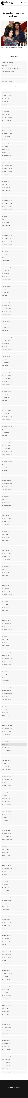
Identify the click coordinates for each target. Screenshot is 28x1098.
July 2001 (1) (5, 928)
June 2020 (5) (5, 327)
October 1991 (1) (6, 1046)
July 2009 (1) (5, 706)
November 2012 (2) (7, 588)
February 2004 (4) (7, 858)
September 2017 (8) (7, 426)
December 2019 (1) (6, 343)
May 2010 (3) (5, 677)
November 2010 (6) (7, 658)
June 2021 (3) (5, 292)
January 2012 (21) (6, 617)
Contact (22, 1085)
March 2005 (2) (6, 830)
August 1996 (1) (6, 998)
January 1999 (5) (6, 970)
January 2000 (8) (6, 948)
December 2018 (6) (7, 381)
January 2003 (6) (6, 890)
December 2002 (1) (7, 893)
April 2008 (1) (5, 744)
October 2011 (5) (6, 626)
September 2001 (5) (7, 925)
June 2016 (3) (5, 470)
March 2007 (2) (6, 769)
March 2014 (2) (6, 540)
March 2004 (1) (6, 855)
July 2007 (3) (5, 766)
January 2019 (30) (6, 378)
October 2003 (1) (6, 871)
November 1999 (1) (6, 954)
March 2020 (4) (6, 334)
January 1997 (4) (6, 992)
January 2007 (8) (6, 776)
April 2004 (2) (5, 852)
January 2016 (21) (6, 480)
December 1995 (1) (6, 1005)
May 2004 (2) (5, 849)
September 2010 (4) (7, 664)
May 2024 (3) (5, 184)
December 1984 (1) (6, 1068)
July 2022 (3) (5, 251)
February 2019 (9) (6, 375)
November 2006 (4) (7, 779)
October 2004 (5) (6, 843)
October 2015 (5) (6, 489)
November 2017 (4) (7, 419)
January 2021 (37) (6, 308)
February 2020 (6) (7, 337)
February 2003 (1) (6, 887)
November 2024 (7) (7, 165)
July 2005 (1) (5, 820)
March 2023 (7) (6, 225)
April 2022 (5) (5, 260)
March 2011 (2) (5, 645)
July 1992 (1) (5, 1037)
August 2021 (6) (6, 286)
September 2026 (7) (7, 95)
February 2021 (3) (6, 305)
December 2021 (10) (7, 273)
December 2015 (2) (7, 483)
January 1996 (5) (6, 1002)
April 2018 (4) (5, 403)
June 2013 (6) (5, 566)
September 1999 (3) (7, 960)
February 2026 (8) (7, 117)
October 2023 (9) (6, 206)
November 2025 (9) (7, 127)
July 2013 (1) (5, 563)
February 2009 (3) (7, 718)
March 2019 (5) (6, 372)
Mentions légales (15, 1088)
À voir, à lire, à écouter (8, 65)
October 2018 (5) (6, 388)
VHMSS (4, 75)
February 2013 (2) (6, 578)
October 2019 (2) (6, 349)
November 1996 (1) (6, 995)
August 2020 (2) (6, 321)
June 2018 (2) (5, 397)
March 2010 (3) (6, 683)
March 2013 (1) (5, 575)
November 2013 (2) (7, 550)
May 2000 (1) (5, 944)
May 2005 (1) (5, 823)
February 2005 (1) (6, 833)
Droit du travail (6, 78)
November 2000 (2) (7, 938)
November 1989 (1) (6, 1059)
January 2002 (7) (6, 919)
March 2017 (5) (6, 442)
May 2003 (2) (5, 881)
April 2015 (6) (5, 502)
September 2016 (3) (7, 461)
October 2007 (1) (6, 760)
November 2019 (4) (7, 346)
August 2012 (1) (6, 598)
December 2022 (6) (7, 235)
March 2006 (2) (6, 798)
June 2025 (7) (5, 143)
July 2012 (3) (5, 601)
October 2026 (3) (6, 92)
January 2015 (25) (6, 508)
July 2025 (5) (5, 139)
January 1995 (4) (6, 1014)
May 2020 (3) (5, 330)
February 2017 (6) (6, 445)
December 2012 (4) (7, 585)
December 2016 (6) (7, 451)
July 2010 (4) (5, 671)
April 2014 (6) (5, 537)
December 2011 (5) (6, 620)
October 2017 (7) (6, 423)
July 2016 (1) (5, 467)
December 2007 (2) (7, 753)
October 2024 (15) (7, 168)
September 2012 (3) (7, 594)
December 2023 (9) (7, 200)
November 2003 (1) (7, 868)
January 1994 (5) (6, 1024)
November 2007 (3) (7, 757)
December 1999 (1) (6, 951)
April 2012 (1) (5, 607)
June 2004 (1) (5, 846)
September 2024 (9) (7, 171)
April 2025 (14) (5, 149)
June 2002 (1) (5, 903)
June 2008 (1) (5, 738)
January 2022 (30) (7, 270)
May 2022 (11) (5, 257)
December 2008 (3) (7, 725)
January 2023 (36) (6, 232)
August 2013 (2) (6, 559)
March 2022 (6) (6, 264)
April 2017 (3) (5, 438)
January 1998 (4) (6, 979)
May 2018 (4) (5, 400)
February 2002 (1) (6, 916)
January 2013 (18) (6, 582)
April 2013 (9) (5, 572)
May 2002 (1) (5, 906)
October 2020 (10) (7, 314)
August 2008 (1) (6, 734)
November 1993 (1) (6, 1027)
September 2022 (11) (7, 244)
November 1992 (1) (6, 1033)
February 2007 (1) (6, 773)
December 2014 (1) (7, 512)
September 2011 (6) (7, 629)
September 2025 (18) (7, 133)
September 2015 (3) (7, 493)
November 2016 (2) (7, 454)
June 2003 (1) (5, 878)
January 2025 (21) (6, 159)
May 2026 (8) (5, 108)
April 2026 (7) (5, 111)
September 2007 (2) (7, 763)
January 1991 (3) (6, 1049)
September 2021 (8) (7, 283)
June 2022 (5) (5, 254)
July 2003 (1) (5, 874)
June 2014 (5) (5, 531)
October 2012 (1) (6, 591)
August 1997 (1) (6, 986)
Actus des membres (7, 62)
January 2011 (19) (6, 652)
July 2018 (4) (5, 394)
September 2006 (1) (7, 785)
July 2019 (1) (5, 359)
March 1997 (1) (5, 989)
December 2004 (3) (7, 839)
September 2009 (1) (7, 703)
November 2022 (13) (7, 238)
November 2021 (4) (7, 276)
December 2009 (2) (7, 693)
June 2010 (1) (5, 674)
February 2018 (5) (6, 410)
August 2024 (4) (6, 174)
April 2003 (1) (5, 884)
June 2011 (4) (5, 636)
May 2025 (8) (5, 146)
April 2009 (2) (5, 712)
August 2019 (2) (6, 356)
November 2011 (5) (6, 623)
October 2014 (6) (6, 518)
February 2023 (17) (7, 229)
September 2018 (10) (7, 391)
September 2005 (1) (7, 817)
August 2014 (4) (6, 524)
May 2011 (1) (5, 639)
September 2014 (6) (7, 521)
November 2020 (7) (7, 311)
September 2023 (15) (7, 209)
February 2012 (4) (6, 613)
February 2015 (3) (6, 505)
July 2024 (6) (5, 178)
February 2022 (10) (7, 267)
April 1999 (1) (5, 967)
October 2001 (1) (6, 922)
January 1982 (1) (6, 1072)
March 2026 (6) (6, 114)
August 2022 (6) (6, 248)
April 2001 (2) (5, 932)
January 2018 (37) (6, 413)
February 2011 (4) (6, 648)
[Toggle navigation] (25, 2)
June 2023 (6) (5, 216)
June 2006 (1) (5, 788)
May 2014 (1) (5, 534)
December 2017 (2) (7, 416)
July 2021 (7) (5, 289)
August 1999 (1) (6, 963)
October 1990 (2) (6, 1053)
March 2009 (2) (6, 715)
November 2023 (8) (7, 203)
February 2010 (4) (7, 687)
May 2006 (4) (5, 792)
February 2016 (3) (6, 477)
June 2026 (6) (5, 104)
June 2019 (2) (5, 362)
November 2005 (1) (7, 811)
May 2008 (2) (5, 741)
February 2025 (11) (7, 155)
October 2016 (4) (6, 458)
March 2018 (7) (6, 407)
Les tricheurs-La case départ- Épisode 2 (12, 47)
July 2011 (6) (5, 633)
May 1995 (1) (5, 1008)
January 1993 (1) (6, 1030)
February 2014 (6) (6, 543)
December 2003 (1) (7, 865)
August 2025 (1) (6, 136)
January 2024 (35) (6, 197)
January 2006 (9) (6, 804)
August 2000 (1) (6, 941)
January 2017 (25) (6, 448)
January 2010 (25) (6, 690)
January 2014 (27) (6, 547)
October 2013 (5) (6, 553)
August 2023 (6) (6, 213)
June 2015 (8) (5, 496)
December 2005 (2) (7, 808)
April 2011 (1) (5, 642)
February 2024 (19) (7, 194)
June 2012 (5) (5, 604)
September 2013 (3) (7, 556)
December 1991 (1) (6, 1043)
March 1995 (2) (5, 1011)
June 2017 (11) (5, 432)
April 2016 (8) (5, 473)
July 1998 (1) (5, 976)
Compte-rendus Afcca (8, 71)
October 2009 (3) (6, 699)
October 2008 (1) (6, 731)
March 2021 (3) (6, 302)
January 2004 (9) (6, 862)
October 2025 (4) (6, 130)
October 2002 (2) (6, 897)
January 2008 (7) (6, 750)
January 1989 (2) (6, 1062)
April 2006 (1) (5, 795)
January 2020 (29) (7, 340)
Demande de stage (10, 1085)
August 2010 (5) (6, 668)
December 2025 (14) (7, 124)
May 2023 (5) (5, 219)
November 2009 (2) (7, 696)
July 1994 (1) (5, 1021)
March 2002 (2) (6, 913)
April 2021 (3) (5, 299)
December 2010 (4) (7, 655)
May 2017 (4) (5, 435)
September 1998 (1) (7, 973)
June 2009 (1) (5, 709)
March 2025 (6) (6, 152)
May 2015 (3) (5, 499)
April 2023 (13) (5, 222)
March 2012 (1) (5, 610)
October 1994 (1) (6, 1018)
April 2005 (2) (5, 827)
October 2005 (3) (6, 814)
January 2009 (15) (6, 722)
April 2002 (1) (5, 909)
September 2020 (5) (7, 318)
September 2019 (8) (7, 353)
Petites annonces (7, 81)
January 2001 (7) (6, 935)
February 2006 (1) (6, 801)
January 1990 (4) (6, 1056)
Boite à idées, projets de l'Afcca (11, 68)
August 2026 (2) (6, 98)
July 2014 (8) (5, 528)
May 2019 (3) (5, 365)
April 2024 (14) (6, 187)
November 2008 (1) (7, 728)
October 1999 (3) (6, 957)
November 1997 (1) (6, 983)
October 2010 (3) (6, 661)
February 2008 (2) (7, 747)
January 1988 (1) (6, 1065)
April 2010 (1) (5, 680)
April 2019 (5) (5, 368)
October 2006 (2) (6, 782)
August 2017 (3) (6, 429)
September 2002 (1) (7, 900)
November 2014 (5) (7, 515)
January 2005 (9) (6, 836)
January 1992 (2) (6, 1040)
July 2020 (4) (5, 324)
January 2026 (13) (6, 120)
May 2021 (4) (5, 295)
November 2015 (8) (7, 486)
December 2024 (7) (7, 162)
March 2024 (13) (6, 190)
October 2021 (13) (6, 279)
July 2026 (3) (5, 101)
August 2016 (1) (6, 464)
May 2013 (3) (5, 569)
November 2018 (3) (7, 384)
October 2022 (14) (7, 241)
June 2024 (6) (5, 181)
